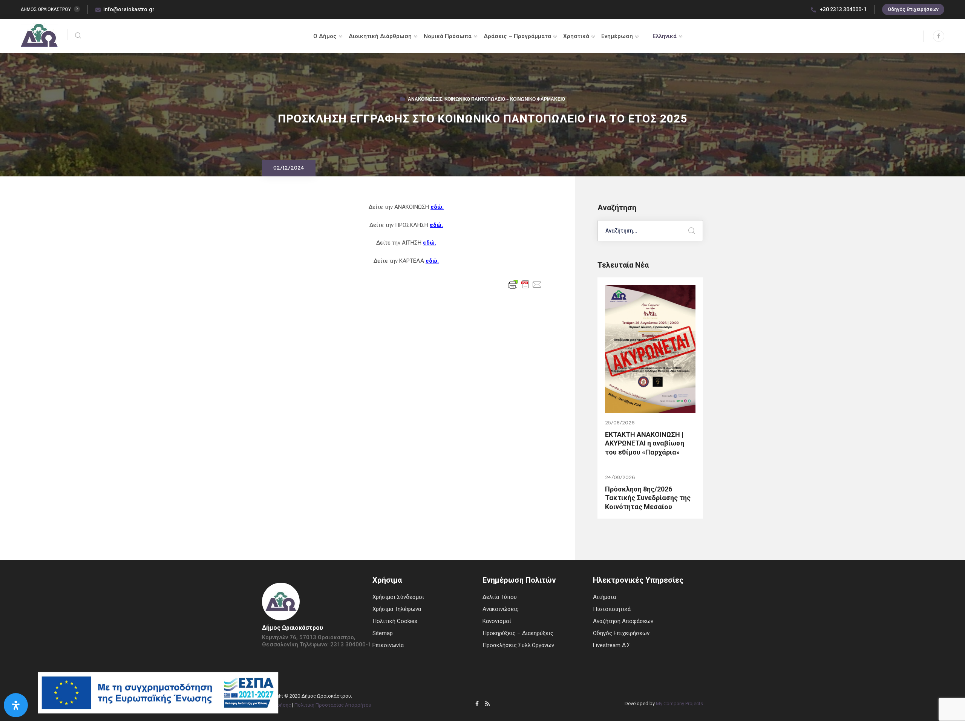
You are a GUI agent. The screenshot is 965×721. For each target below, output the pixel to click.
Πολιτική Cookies (394, 621)
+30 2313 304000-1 (843, 9)
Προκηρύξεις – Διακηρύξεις (517, 633)
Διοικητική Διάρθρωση (380, 36)
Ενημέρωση (617, 36)
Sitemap (382, 633)
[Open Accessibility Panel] (16, 705)
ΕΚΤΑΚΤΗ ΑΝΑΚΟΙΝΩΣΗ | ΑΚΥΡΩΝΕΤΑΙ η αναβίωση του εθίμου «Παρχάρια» (644, 443)
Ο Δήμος (325, 36)
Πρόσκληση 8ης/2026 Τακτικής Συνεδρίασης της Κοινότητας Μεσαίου (648, 498)
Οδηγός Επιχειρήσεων (913, 9)
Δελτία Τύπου (499, 597)
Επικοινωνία (388, 645)
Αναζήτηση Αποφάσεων (623, 621)
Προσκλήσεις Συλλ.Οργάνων (518, 645)
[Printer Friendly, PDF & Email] (525, 284)
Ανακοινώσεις (425, 100)
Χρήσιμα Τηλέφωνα (396, 609)
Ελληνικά (665, 36)
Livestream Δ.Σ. (612, 645)
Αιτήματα (604, 597)
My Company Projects (679, 703)
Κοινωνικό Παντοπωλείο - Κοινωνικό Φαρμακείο (504, 100)
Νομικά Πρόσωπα (448, 36)
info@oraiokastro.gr (129, 9)
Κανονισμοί (496, 621)
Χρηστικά (576, 36)
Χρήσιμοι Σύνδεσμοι (398, 597)
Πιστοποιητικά (612, 609)
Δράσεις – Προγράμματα (517, 36)
